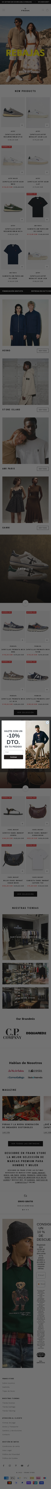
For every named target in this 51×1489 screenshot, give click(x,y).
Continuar (13, 757)
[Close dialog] (47, 722)
